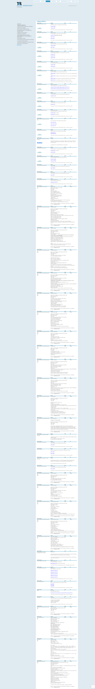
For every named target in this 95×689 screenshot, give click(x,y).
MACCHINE (48, 1)
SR (75, 5)
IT (74, 5)
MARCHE (19, 23)
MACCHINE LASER (21, 38)
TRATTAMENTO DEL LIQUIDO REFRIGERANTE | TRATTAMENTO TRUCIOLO (24, 36)
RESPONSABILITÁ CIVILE (66, 1)
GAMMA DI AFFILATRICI (22, 32)
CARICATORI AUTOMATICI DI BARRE (25, 26)
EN (70, 5)
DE (69, 5)
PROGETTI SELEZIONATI (22, 43)
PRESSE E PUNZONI (21, 33)
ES (73, 5)
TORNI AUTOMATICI (21, 25)
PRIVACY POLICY (75, 1)
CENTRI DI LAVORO (21, 27)
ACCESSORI (53, 1)
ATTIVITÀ (43, 1)
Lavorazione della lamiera (22, 40)
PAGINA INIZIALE (37, 1)
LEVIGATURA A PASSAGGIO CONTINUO (25, 39)
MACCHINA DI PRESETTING (23, 29)
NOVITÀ (58, 1)
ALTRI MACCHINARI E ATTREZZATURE (25, 42)
